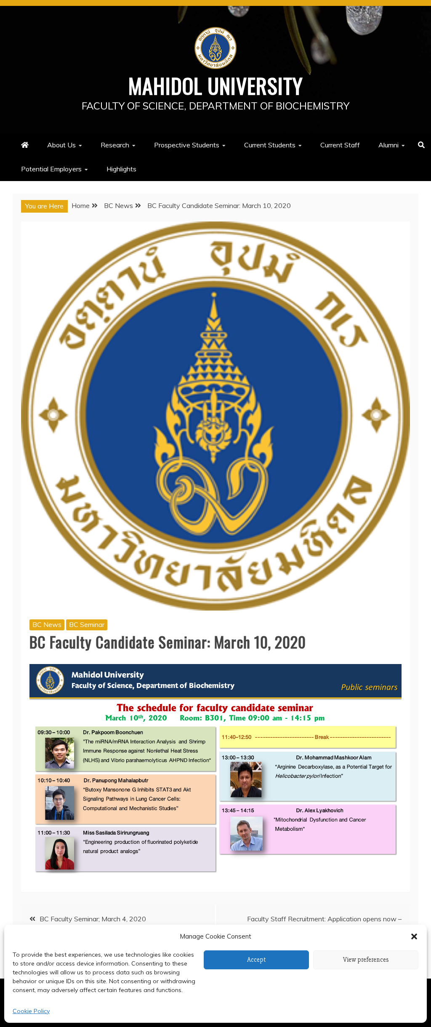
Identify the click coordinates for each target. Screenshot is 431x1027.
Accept (256, 959)
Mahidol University (215, 85)
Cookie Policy (31, 1011)
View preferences (366, 959)
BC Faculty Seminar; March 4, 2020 (93, 919)
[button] (414, 936)
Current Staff (340, 145)
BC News (46, 624)
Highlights (121, 169)
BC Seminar (86, 624)
